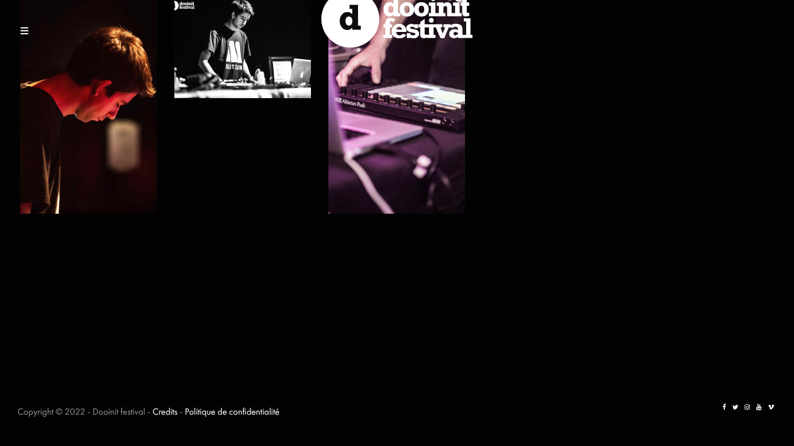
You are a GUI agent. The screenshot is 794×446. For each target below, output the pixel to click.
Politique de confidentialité (232, 411)
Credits (164, 411)
